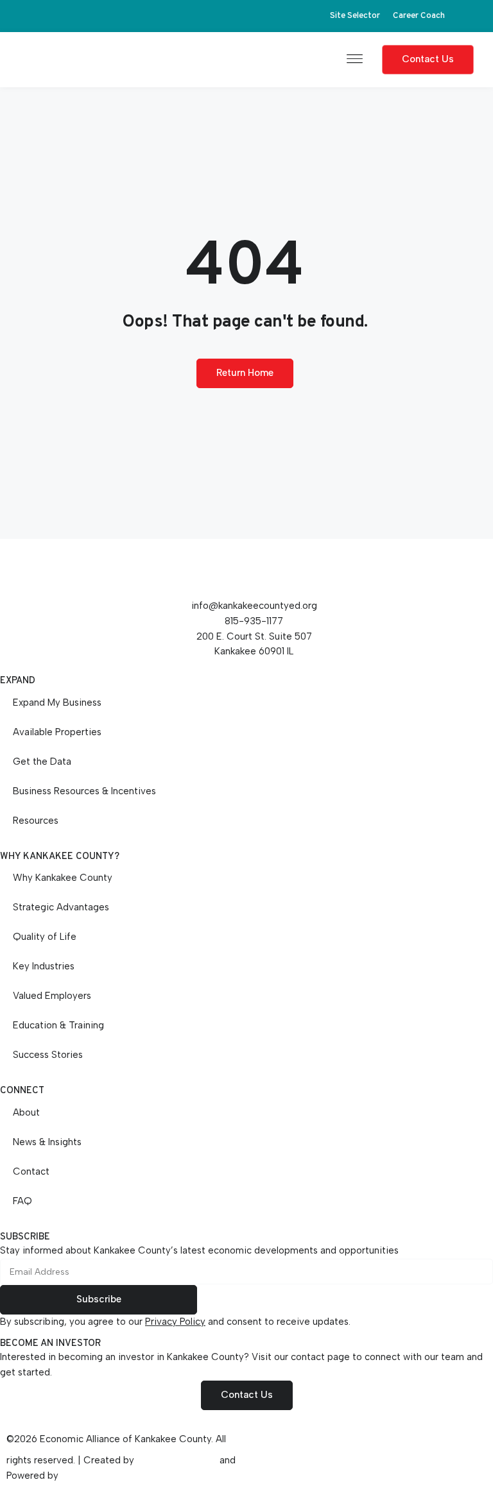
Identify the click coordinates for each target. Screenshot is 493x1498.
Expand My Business (57, 702)
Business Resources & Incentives (84, 791)
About (26, 1112)
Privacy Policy (175, 1321)
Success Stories (48, 1054)
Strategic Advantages (61, 907)
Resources (35, 820)
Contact (31, 1171)
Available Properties (57, 732)
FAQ (22, 1201)
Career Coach (419, 15)
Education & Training (58, 1025)
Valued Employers (52, 995)
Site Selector (355, 15)
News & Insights (47, 1142)
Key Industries (43, 966)
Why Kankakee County (62, 877)
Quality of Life (44, 936)
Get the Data (42, 761)
